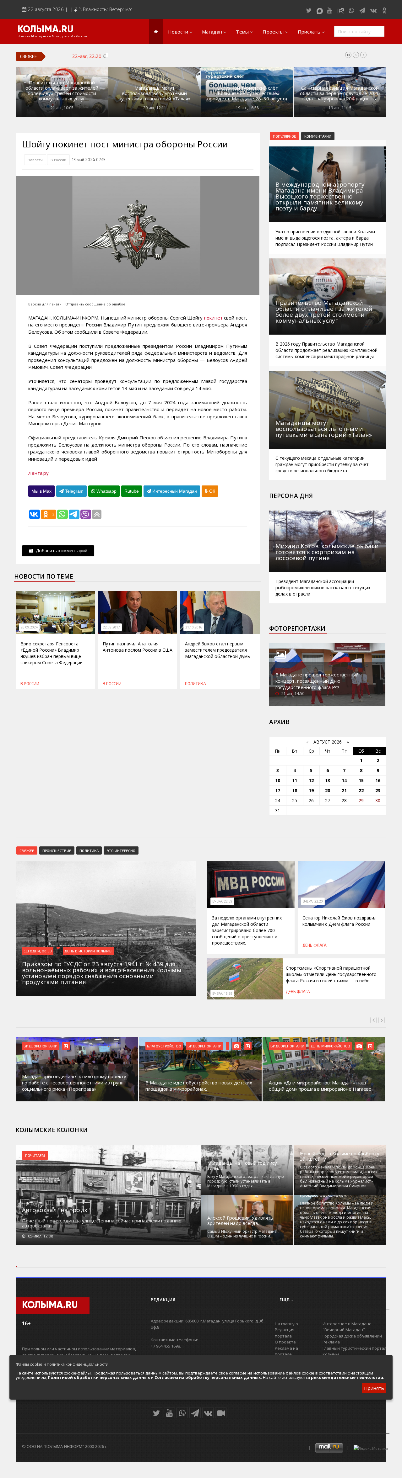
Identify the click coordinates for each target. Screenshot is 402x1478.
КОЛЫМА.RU (45, 29)
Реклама (331, 1342)
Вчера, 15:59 (222, 993)
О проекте (285, 1342)
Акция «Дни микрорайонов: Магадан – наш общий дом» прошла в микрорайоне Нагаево (198, 1085)
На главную (286, 1324)
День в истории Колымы (88, 951)
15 (361, 780)
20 (327, 790)
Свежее (26, 850)
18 (294, 790)
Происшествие (56, 850)
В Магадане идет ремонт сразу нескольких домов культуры (319, 1085)
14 (344, 780)
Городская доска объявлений (352, 1336)
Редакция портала (284, 1333)
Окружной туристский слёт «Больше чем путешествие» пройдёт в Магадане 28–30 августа (247, 93)
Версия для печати (45, 304)
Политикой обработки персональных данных (99, 1377)
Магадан (212, 32)
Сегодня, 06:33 (38, 951)
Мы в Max (41, 491)
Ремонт (319, 1046)
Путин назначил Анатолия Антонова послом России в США (137, 647)
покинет (214, 318)
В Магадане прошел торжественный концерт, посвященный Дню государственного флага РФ (317, 680)
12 (311, 780)
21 (344, 790)
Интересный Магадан (174, 491)
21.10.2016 (193, 627)
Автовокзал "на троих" (56, 1210)
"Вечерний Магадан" (344, 1329)
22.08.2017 (111, 627)
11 (294, 780)
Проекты (273, 32)
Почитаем (35, 1155)
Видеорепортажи (83, 1046)
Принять (374, 1388)
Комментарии (317, 136)
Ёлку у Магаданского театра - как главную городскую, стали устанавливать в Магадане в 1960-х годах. (245, 1181)
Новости (178, 32)
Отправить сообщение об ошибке (95, 304)
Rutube (131, 491)
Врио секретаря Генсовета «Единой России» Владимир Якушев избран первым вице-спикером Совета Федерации (51, 653)
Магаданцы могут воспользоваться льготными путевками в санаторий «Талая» (155, 93)
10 (277, 780)
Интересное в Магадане (347, 1324)
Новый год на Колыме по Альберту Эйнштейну (339, 1156)
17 (277, 790)
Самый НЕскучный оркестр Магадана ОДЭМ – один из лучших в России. (242, 1234)
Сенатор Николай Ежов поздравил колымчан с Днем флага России (175, 56)
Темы (242, 32)
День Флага (314, 945)
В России (58, 159)
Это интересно (121, 850)
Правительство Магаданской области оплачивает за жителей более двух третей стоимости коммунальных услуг (61, 90)
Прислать (309, 32)
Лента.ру (38, 473)
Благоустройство (42, 1046)
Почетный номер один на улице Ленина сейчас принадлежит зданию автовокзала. (102, 1223)
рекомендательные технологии (347, 1377)
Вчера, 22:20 (313, 901)
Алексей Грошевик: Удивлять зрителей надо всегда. (240, 1220)
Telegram (74, 491)
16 (377, 780)
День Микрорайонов (208, 1046)
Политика (195, 683)
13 (327, 780)
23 (377, 790)
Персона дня (291, 496)
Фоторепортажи (297, 628)
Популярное (284, 136)
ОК (211, 491)
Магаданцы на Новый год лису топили (242, 1165)
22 (361, 790)
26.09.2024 (29, 627)
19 (311, 790)
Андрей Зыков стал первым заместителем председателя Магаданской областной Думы (218, 650)
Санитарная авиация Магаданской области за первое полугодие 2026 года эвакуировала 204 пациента (340, 93)
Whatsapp (106, 491)
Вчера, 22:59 (222, 901)
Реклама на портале (286, 1351)
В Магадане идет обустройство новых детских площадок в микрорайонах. (77, 1085)
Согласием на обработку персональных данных (208, 1377)
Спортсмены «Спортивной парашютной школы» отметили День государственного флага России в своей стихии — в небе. (331, 974)
